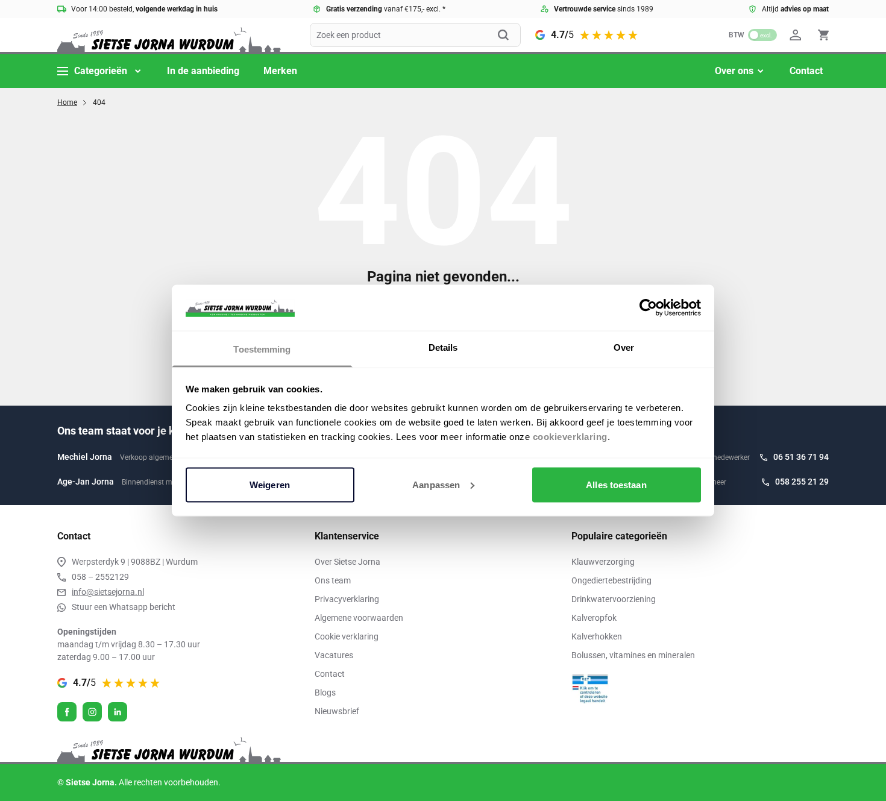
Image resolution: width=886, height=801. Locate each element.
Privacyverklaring (347, 599)
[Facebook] (67, 711)
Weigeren (270, 484)
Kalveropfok (594, 618)
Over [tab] (624, 347)
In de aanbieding (203, 71)
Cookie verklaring (347, 636)
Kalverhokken (596, 636)
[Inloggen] (797, 35)
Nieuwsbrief (337, 711)
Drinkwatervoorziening (613, 599)
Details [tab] (443, 347)
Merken (280, 71)
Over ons (734, 71)
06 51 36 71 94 (801, 457)
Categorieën (100, 71)
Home (67, 102)
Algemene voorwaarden (359, 618)
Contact (806, 71)
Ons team (333, 580)
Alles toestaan (616, 484)
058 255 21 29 (802, 481)
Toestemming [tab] (262, 349)
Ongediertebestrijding (611, 580)
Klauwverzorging (603, 562)
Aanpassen (436, 484)
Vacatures (334, 655)
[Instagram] (92, 711)
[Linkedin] (117, 711)
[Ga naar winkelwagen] (823, 35)
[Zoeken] (509, 35)
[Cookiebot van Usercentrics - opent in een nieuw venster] (648, 307)
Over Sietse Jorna (347, 562)
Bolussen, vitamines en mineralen (633, 655)
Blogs (325, 692)
